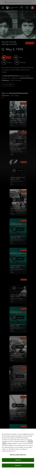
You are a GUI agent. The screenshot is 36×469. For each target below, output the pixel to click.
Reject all (17, 460)
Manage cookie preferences (18, 454)
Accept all (18, 465)
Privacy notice (12, 443)
